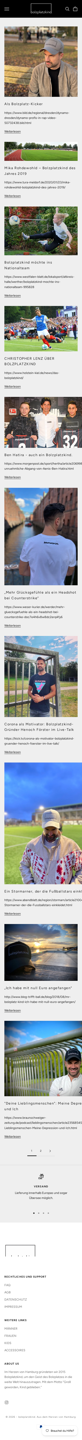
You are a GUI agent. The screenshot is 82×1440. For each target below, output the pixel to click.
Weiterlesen (12, 131)
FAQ (7, 1285)
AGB (7, 1292)
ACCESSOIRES (14, 1350)
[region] (41, 1190)
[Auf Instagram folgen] (6, 1402)
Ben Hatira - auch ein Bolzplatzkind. (38, 455)
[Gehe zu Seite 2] (50, 1151)
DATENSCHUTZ (15, 1299)
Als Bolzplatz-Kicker (23, 104)
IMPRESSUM (13, 1307)
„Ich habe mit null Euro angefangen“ (38, 988)
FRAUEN (10, 1336)
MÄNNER (10, 1329)
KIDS (7, 1343)
